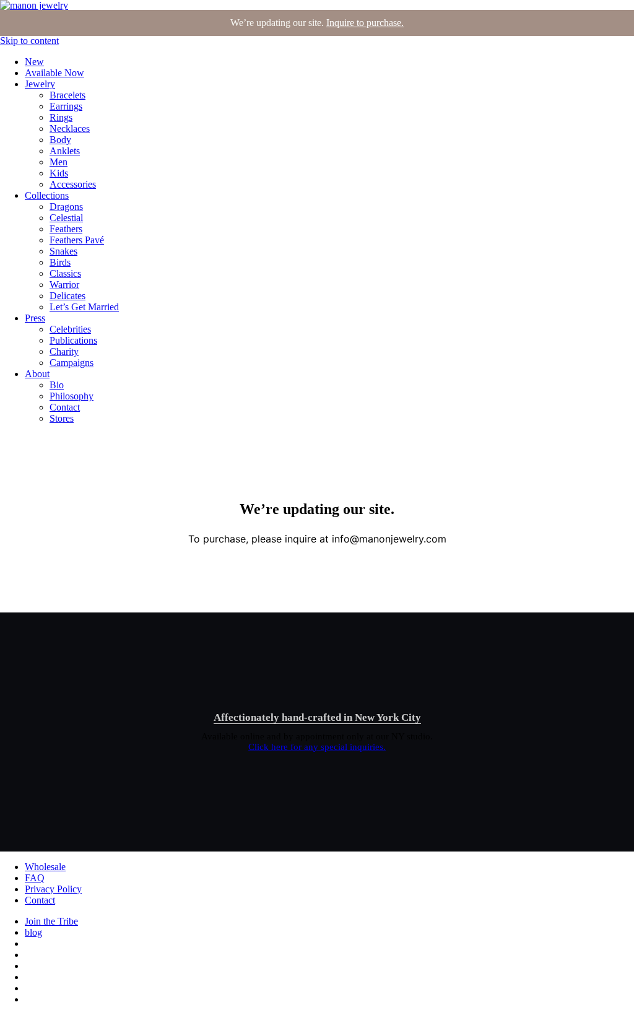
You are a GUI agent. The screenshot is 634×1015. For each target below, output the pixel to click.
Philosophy (71, 396)
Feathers (66, 229)
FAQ (35, 878)
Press (35, 318)
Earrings (66, 106)
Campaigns (71, 362)
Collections (47, 195)
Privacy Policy (53, 889)
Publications (73, 340)
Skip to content (29, 40)
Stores (62, 418)
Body (60, 139)
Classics (65, 273)
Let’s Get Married (84, 307)
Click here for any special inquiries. (317, 747)
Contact (65, 407)
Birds (60, 262)
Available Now (54, 73)
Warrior (64, 284)
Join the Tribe (51, 921)
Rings (61, 117)
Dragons (66, 206)
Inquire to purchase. (365, 22)
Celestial (66, 217)
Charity (64, 351)
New (34, 61)
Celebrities (70, 329)
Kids (59, 173)
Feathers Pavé (77, 240)
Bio (57, 385)
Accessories (73, 184)
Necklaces (70, 128)
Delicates (67, 295)
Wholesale (45, 866)
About (37, 373)
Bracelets (67, 95)
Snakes (63, 251)
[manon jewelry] (34, 5)
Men (58, 162)
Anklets (65, 151)
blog (33, 932)
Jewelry (40, 84)
